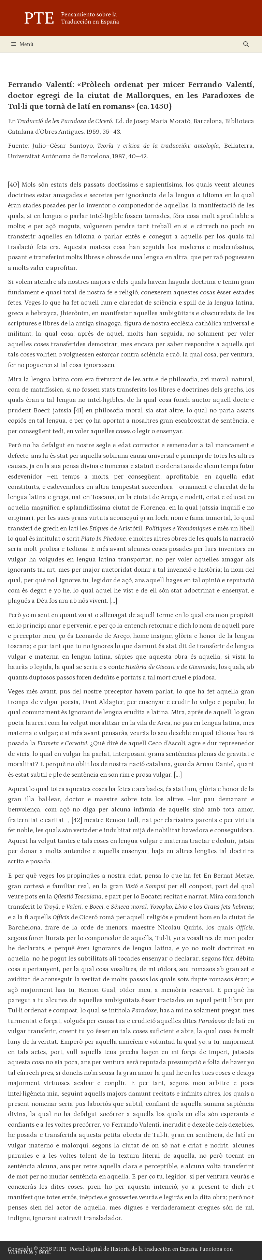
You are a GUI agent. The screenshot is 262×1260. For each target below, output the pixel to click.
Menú (26, 44)
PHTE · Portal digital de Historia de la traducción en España (125, 1249)
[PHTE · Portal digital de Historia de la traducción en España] (131, 17)
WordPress (20, 1252)
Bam (44, 1252)
